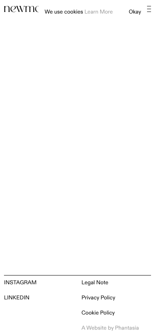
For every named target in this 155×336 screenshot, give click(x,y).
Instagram (20, 282)
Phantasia (127, 328)
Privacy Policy (98, 298)
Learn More (98, 12)
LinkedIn (16, 298)
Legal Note (94, 282)
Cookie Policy (98, 313)
